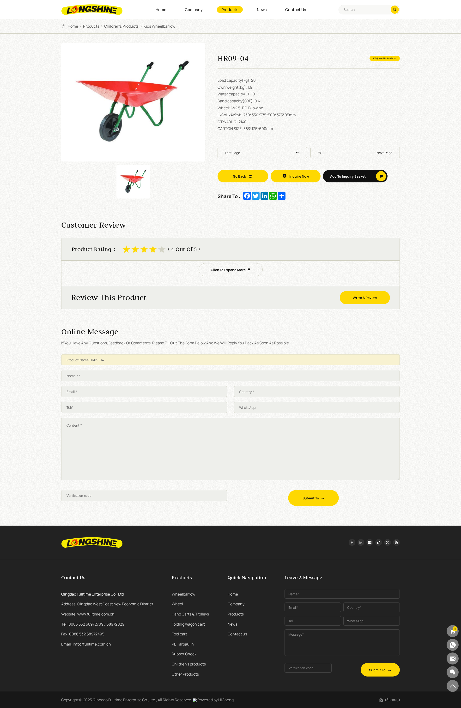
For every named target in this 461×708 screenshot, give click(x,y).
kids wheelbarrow (159, 26)
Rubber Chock (184, 653)
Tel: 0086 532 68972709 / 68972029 (92, 624)
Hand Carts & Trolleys (190, 613)
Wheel (177, 603)
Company (194, 9)
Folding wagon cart (188, 624)
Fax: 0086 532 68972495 (82, 633)
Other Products (185, 674)
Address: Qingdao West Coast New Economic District (107, 603)
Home (161, 9)
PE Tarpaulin (183, 643)
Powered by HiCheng (215, 699)
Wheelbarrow (183, 593)
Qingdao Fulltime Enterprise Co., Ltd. (93, 593)
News (262, 9)
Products (229, 9)
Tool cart (179, 633)
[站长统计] (195, 699)
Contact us (295, 9)
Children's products (121, 26)
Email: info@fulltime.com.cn (86, 643)
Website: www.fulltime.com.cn (88, 613)
